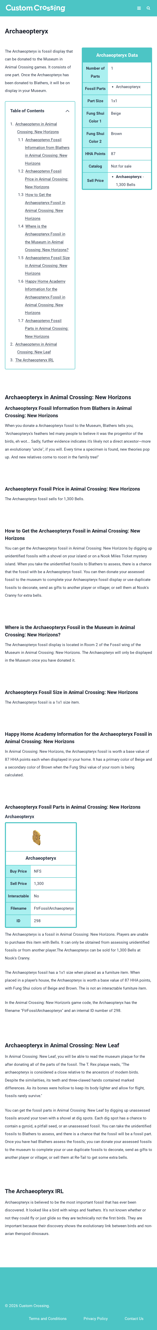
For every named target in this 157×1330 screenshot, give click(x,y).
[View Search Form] (148, 8)
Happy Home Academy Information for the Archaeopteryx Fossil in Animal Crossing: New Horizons (45, 297)
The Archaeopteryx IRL (34, 360)
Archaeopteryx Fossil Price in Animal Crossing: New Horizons (46, 179)
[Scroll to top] (145, 1299)
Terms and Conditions (48, 1318)
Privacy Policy (96, 1318)
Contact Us (134, 1318)
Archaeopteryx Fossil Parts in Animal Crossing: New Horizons (46, 328)
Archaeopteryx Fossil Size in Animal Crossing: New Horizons (47, 265)
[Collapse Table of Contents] (67, 111)
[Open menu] (139, 8)
